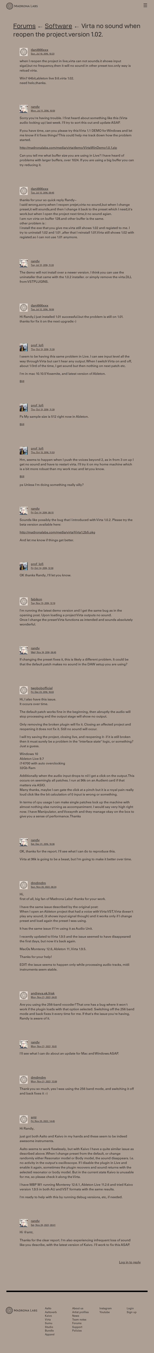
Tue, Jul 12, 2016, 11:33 (42, 265)
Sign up (132, 1312)
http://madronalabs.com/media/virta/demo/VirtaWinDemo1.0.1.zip (68, 148)
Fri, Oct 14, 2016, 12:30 (42, 568)
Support (77, 1327)
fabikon (36, 599)
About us (77, 1308)
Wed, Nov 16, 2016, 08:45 (43, 653)
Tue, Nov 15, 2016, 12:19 (43, 603)
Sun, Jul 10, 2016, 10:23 (42, 54)
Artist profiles (80, 1312)
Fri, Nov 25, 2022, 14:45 (43, 1121)
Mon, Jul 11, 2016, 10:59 (43, 111)
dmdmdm (38, 883)
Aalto (48, 1308)
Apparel (50, 1335)
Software (58, 25)
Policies (77, 1331)
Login (130, 1308)
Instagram (105, 1308)
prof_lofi (37, 345)
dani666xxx (39, 50)
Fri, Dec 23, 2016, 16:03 (42, 692)
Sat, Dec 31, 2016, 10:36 (43, 844)
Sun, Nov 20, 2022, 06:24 (43, 887)
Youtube (104, 1312)
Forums (24, 25)
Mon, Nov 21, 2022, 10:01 (44, 1047)
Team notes (79, 1320)
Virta (48, 1320)
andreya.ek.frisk (43, 993)
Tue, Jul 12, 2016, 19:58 (42, 310)
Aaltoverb (51, 1312)
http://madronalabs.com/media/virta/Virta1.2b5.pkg (57, 532)
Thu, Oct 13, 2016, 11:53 (43, 453)
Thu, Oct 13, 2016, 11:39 (43, 350)
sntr (34, 1117)
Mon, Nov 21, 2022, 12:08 (44, 1082)
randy (35, 107)
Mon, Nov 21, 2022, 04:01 (44, 997)
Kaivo (48, 1316)
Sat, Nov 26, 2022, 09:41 (43, 1225)
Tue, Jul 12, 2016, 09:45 (42, 193)
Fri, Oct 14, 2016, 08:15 (42, 513)
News (75, 1316)
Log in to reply (130, 1262)
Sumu (48, 1323)
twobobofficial (42, 688)
